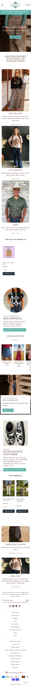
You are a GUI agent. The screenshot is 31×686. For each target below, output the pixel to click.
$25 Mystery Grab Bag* (8, 263)
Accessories (15, 624)
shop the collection (15, 469)
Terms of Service (15, 658)
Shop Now (16, 587)
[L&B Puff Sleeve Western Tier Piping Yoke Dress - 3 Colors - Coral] (30, 370)
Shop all (8, 410)
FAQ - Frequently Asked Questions (15, 650)
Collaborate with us (15, 641)
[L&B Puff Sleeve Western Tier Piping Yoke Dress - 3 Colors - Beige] (28, 370)
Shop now (16, 179)
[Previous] (3, 489)
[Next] (27, 489)
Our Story (15, 667)
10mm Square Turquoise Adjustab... (20, 500)
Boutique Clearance (15, 629)
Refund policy (15, 661)
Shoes (15, 621)
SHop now (16, 124)
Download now (15, 553)
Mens (15, 632)
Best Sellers (15, 612)
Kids (15, 635)
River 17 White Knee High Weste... (8, 499)
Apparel (15, 618)
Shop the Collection (15, 329)
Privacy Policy (15, 664)
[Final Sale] (15, 566)
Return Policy (15, 647)
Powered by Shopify (15, 684)
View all (15, 340)
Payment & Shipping (15, 656)
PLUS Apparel (15, 627)
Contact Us (15, 644)
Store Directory (15, 653)
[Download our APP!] (15, 534)
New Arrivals (15, 615)
